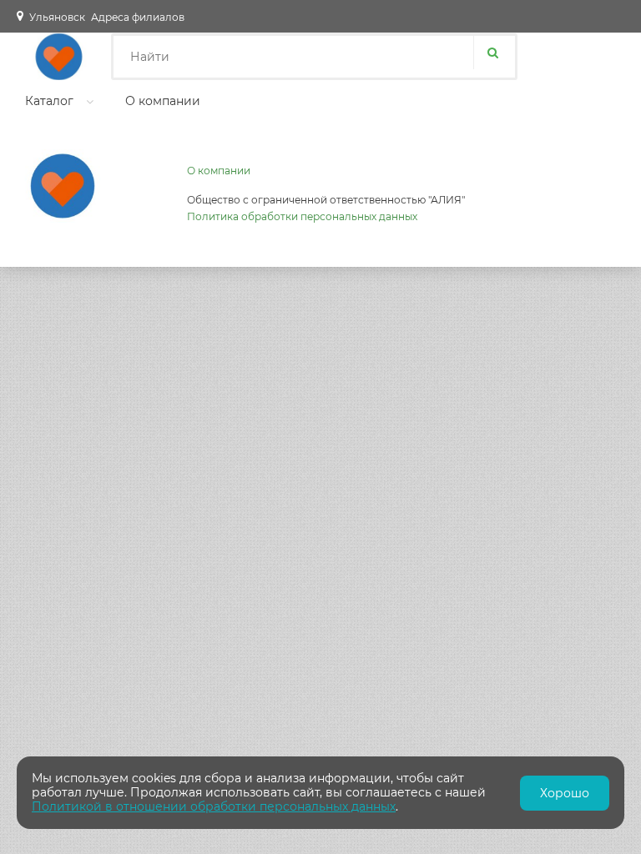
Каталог (49, 100)
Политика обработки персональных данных (302, 216)
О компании (162, 100)
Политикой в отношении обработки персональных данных (214, 806)
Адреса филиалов (137, 17)
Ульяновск (57, 17)
